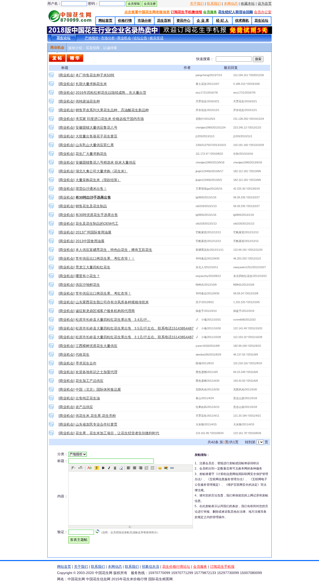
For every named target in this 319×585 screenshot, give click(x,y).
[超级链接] (172, 468)
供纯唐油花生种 (88, 101)
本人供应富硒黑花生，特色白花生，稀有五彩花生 (114, 250)
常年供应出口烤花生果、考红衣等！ (103, 293)
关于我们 (197, 3)
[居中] (134, 468)
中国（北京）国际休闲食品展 (98, 389)
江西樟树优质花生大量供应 (96, 346)
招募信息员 (150, 567)
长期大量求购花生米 (91, 84)
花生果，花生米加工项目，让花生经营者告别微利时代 (117, 433)
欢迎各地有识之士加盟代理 (96, 372)
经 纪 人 (222, 20)
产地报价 (92, 38)
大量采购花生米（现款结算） (98, 180)
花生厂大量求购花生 (91, 154)
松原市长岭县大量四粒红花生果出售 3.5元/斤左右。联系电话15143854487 (135, 328)
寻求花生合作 (86, 363)
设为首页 (265, 3)
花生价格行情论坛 (176, 567)
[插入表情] (160, 468)
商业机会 (124, 38)
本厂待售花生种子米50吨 (95, 75)
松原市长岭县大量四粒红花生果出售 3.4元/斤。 (113, 320)
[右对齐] (140, 468)
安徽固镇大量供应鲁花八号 (96, 127)
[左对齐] (128, 468)
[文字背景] (96, 468)
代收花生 (82, 354)
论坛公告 (140, 38)
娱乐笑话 (156, 38)
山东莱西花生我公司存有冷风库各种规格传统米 (112, 302)
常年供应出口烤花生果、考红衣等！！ (105, 258)
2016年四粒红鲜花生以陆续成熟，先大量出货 (111, 93)
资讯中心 (183, 20)
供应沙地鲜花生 (88, 285)
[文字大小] (80, 468)
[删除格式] (121, 468)
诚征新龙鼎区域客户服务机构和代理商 (105, 311)
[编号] (146, 468)
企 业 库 (203, 20)
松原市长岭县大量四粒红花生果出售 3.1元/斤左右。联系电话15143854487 (135, 337)
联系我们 (214, 3)
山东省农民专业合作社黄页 (96, 424)
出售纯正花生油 (88, 398)
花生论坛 (261, 20)
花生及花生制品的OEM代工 (97, 224)
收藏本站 (248, 3)
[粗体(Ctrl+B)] (103, 468)
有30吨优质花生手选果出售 (97, 215)
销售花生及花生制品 (91, 206)
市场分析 (145, 20)
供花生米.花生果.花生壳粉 (96, 416)
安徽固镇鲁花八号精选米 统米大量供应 (106, 162)
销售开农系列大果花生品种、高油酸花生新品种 (112, 110)
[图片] (166, 468)
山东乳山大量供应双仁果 (95, 145)
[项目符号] (152, 468)
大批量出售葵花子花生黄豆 (96, 136)
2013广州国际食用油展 (93, 232)
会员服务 (200, 567)
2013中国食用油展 (90, 241)
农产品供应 (84, 407)
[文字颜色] (89, 468)
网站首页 (105, 20)
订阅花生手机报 (222, 567)
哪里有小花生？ (88, 276)
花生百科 (164, 20)
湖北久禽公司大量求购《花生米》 (102, 171)
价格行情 (125, 20)
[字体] (73, 468)
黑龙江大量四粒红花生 (93, 267)
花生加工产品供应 (89, 381)
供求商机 (242, 20)
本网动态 (231, 3)
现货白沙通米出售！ (91, 189)
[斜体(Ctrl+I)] (109, 468)
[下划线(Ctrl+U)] (115, 468)
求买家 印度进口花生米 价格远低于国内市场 (110, 119)
